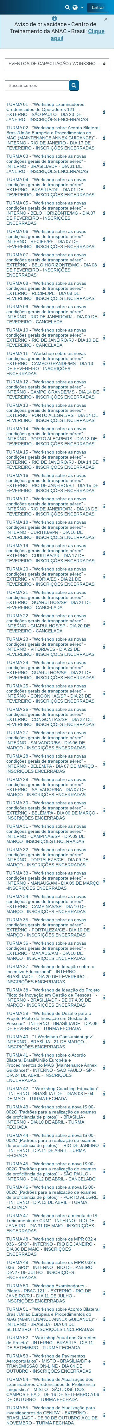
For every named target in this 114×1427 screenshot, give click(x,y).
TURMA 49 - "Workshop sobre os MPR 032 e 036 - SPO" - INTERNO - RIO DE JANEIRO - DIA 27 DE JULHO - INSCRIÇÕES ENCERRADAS (51, 1270)
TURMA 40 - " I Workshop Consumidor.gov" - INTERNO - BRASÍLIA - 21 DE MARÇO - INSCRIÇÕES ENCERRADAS (51, 1041)
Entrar (98, 7)
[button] (68, 7)
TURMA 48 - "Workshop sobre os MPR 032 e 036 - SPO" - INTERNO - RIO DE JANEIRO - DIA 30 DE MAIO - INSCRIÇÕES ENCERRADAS (51, 1246)
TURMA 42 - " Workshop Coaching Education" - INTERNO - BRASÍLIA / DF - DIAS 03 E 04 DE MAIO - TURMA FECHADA (52, 1093)
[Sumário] (105, 112)
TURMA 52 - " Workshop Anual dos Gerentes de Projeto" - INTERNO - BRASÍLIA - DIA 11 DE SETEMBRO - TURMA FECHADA (51, 1342)
